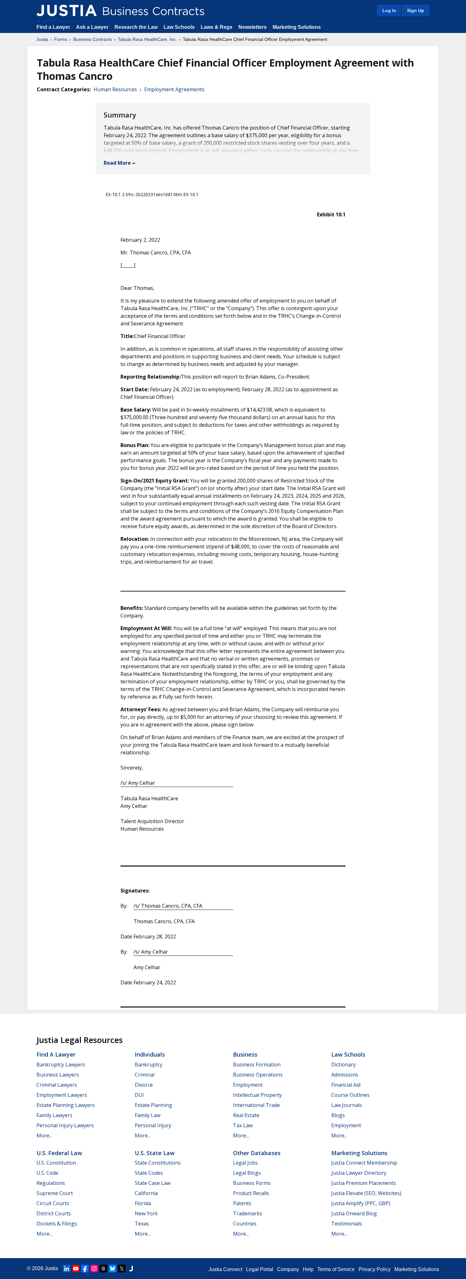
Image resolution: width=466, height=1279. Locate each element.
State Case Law (153, 1183)
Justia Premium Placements (363, 1183)
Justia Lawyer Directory (358, 1172)
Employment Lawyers (61, 1094)
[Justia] (66, 10)
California (146, 1193)
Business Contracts (92, 39)
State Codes (149, 1172)
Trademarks (247, 1213)
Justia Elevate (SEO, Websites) (366, 1193)
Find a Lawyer (53, 27)
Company (288, 1269)
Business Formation (257, 1064)
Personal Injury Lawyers (65, 1125)
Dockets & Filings (56, 1223)
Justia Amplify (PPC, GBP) (360, 1203)
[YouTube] (76, 1268)
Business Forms (252, 1183)
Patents (242, 1203)
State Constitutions (158, 1162)
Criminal (144, 1074)
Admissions (344, 1074)
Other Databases (257, 1153)
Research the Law (136, 27)
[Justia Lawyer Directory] (131, 1268)
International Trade (256, 1105)
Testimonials (346, 1223)
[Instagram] (94, 1268)
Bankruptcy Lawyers (60, 1064)
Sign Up (415, 10)
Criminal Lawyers (56, 1084)
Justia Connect (225, 1269)
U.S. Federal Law (59, 1153)
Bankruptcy (148, 1064)
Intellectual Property (257, 1094)
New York (146, 1213)
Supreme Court (54, 1193)
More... (44, 1135)
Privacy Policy (375, 1269)
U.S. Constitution (56, 1162)
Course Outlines (350, 1094)
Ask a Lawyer (93, 27)
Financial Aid (345, 1084)
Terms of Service (336, 1269)
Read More (117, 162)
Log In (389, 10)
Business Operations (258, 1074)
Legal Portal (259, 1269)
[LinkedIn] (66, 1268)
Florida (143, 1203)
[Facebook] (85, 1268)
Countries (244, 1223)
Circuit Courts (52, 1203)
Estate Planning (153, 1105)
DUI (139, 1094)
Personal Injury (153, 1125)
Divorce (144, 1084)
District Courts (53, 1213)
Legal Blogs (247, 1172)
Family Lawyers (54, 1115)
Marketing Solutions (297, 27)
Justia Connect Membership (364, 1162)
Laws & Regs (216, 27)
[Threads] (103, 1268)
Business (245, 1054)
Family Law (147, 1115)
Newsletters (252, 27)
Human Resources (115, 89)
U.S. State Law (155, 1153)
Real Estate (246, 1115)
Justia (42, 39)
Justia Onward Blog (354, 1213)
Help (308, 1269)
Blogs (338, 1115)
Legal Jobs (245, 1162)
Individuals (150, 1054)
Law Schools (179, 27)
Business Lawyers (57, 1074)
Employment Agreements (174, 89)
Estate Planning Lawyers (65, 1105)
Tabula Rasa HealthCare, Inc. (147, 39)
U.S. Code (47, 1172)
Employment (248, 1084)
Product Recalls (251, 1193)
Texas (142, 1223)
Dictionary (343, 1064)
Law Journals (346, 1105)
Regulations (50, 1183)
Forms (60, 39)
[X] (122, 1268)
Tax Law (243, 1125)
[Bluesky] (112, 1268)
